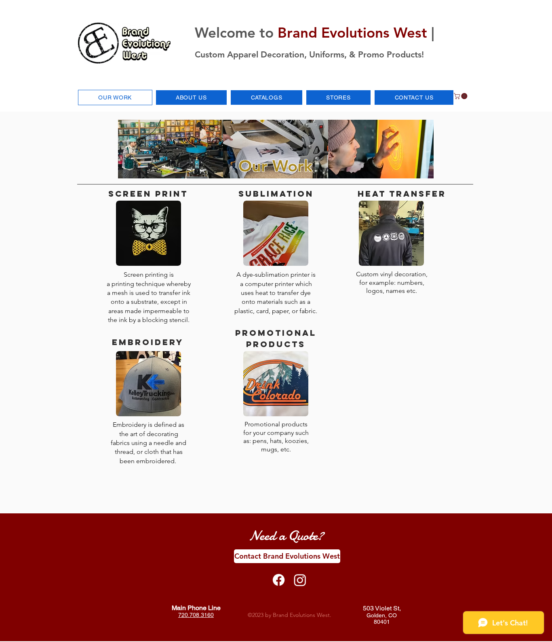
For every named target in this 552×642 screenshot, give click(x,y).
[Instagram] (300, 580)
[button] (338, 97)
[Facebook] (279, 580)
